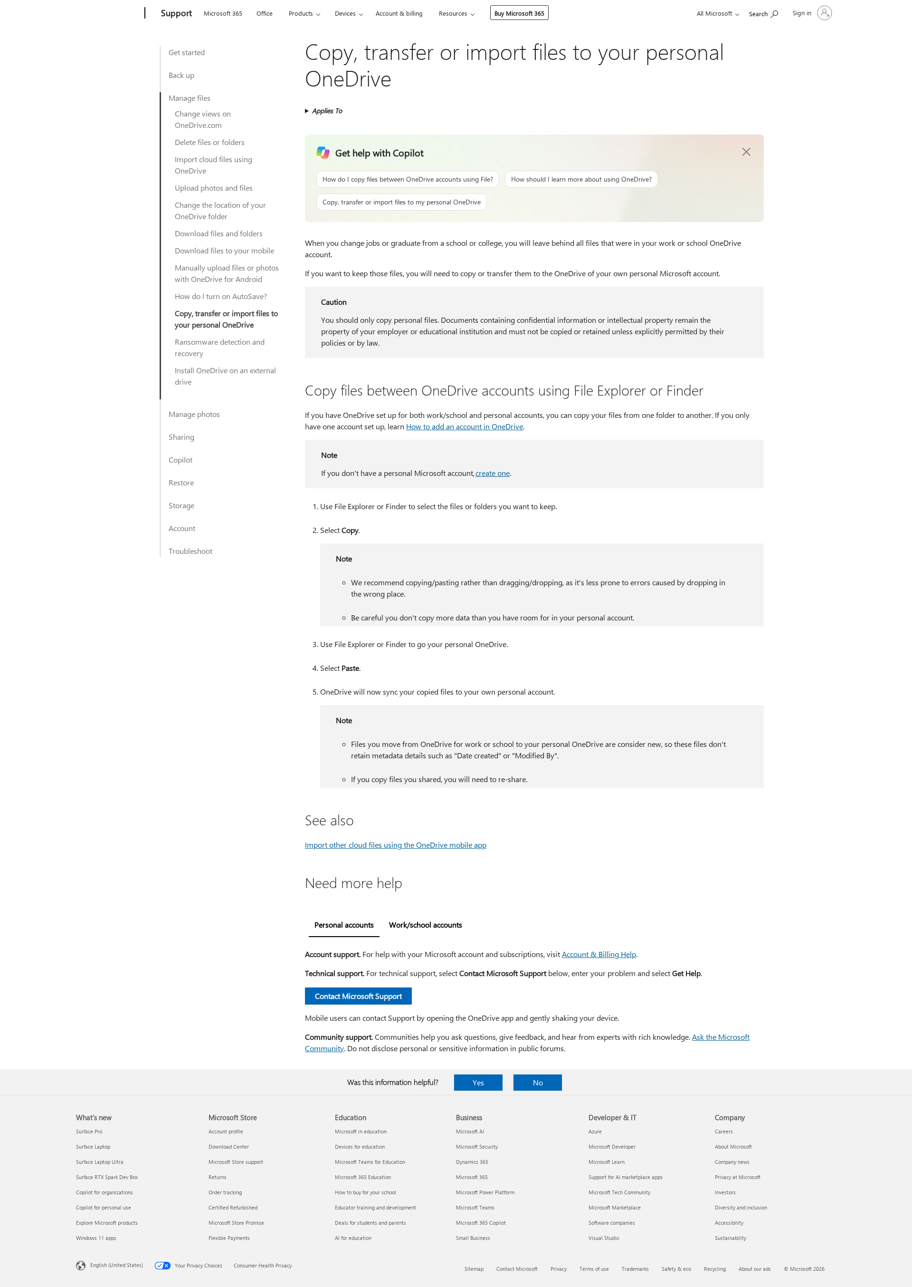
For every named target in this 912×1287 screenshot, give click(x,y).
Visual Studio (604, 1237)
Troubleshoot (190, 551)
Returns (218, 1177)
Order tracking (225, 1192)
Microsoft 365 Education (363, 1177)
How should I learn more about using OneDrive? (581, 179)
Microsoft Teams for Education (370, 1161)
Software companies (612, 1222)
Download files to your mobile (224, 250)
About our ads (755, 1268)
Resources (453, 13)
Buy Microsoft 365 (519, 13)
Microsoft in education (361, 1131)
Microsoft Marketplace (615, 1207)
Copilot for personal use (103, 1207)
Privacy (559, 1268)
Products (301, 13)
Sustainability (730, 1237)
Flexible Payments (229, 1237)
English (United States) (116, 1264)
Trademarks (635, 1268)
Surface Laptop (93, 1146)
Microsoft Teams (475, 1207)
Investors (725, 1192)
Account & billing (399, 13)
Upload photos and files (214, 188)
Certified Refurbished (233, 1207)
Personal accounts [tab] (344, 924)
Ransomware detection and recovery (220, 347)
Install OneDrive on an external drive (225, 376)
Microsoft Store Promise (236, 1222)
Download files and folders (219, 233)
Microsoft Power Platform (485, 1192)
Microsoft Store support (236, 1161)
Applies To (327, 110)
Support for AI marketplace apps (626, 1177)
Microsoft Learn (607, 1161)
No (538, 1082)
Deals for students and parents (370, 1222)
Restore (181, 482)
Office (264, 13)
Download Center (229, 1146)
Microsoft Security (477, 1146)
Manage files (189, 98)
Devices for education (360, 1146)
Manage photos (194, 414)
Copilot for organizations (104, 1192)
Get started (187, 52)
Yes (478, 1082)
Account (182, 528)
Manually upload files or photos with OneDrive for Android (227, 273)
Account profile (226, 1131)
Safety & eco (676, 1268)
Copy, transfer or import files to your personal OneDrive (226, 318)
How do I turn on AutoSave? (221, 296)
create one (492, 473)
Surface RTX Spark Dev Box (107, 1177)
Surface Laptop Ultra (100, 1161)
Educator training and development (375, 1207)
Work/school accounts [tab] (425, 924)
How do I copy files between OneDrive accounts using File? (408, 179)
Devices (345, 13)
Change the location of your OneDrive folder (220, 210)
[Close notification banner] (746, 152)
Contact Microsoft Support (358, 996)
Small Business (473, 1237)
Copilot (180, 459)
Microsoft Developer (612, 1146)
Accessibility (729, 1222)
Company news (732, 1161)
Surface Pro (89, 1131)
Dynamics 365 (472, 1161)
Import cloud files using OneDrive (213, 164)
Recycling (715, 1268)
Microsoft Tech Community (619, 1192)
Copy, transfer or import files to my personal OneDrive (402, 201)
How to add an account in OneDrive (464, 426)
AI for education (353, 1237)
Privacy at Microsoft (737, 1177)
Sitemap (474, 1268)
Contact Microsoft (517, 1268)
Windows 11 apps (96, 1237)
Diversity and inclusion (741, 1207)
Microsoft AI (470, 1131)
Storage (181, 505)
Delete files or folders (210, 142)
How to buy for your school (365, 1192)
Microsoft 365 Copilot (481, 1222)
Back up (181, 75)
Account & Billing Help (599, 954)
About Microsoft (733, 1146)
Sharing (181, 437)
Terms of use (594, 1268)
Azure (595, 1131)
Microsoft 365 (223, 13)
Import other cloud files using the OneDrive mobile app (395, 845)
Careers (724, 1131)
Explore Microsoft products (107, 1222)
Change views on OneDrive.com (203, 119)
